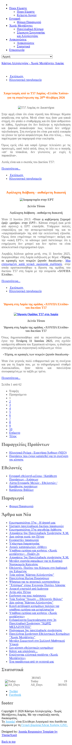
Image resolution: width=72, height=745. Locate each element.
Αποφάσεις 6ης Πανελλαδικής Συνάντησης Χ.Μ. (39, 533)
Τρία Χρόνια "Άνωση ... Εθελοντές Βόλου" (36, 599)
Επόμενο (14, 432)
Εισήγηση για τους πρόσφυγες (27, 595)
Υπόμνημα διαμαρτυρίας (24, 543)
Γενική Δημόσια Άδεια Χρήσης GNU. (44, 725)
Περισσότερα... (11, 168)
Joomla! (10, 721)
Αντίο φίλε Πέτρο (20, 592)
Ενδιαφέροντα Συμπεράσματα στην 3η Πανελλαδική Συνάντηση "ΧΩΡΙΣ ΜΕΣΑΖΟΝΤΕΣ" (32, 623)
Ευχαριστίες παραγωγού (24, 540)
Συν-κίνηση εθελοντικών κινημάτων (31, 647)
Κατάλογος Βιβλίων (21, 489)
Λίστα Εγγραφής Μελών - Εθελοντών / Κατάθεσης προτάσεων (33, 484)
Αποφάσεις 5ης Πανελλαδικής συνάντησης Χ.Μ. (39, 557)
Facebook (15, 694)
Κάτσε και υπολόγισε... (23, 651)
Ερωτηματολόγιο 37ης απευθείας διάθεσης (35, 529)
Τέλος (13, 436)
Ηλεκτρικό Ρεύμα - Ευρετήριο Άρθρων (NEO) (38, 452)
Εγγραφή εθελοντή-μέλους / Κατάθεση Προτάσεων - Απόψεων (33, 477)
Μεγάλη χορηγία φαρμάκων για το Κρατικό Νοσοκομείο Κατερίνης (35, 562)
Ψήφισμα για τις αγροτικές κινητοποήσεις (34, 581)
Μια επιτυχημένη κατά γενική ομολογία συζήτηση (36, 262)
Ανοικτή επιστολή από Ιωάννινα (28, 588)
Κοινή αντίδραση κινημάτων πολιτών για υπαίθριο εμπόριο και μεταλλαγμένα (34, 607)
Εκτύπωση (16, 76)
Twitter (13, 691)
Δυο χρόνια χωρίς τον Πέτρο (26, 536)
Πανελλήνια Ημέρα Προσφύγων (29, 578)
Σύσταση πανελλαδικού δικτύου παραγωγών (36, 526)
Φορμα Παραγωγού (21, 506)
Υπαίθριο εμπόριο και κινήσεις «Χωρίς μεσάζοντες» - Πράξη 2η (33, 552)
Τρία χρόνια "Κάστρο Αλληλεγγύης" (31, 574)
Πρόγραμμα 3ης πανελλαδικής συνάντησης (35, 630)
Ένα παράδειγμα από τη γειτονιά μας (31, 661)
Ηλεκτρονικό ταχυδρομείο (25, 79)
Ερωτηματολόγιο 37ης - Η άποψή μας (32, 522)
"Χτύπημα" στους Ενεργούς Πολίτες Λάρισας (37, 585)
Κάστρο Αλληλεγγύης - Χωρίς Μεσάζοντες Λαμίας (33, 63)
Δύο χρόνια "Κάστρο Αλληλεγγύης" (31, 602)
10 (10, 429)
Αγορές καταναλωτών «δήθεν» (28, 547)
